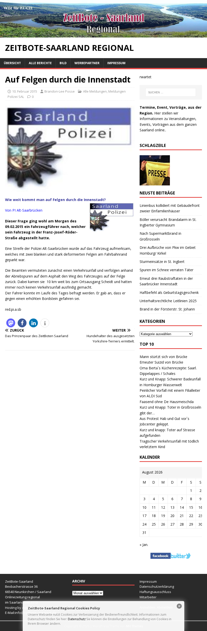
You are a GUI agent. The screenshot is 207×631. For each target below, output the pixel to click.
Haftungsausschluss (155, 591)
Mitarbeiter (148, 597)
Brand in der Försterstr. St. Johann (167, 309)
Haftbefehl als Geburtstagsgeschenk (169, 292)
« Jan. (144, 544)
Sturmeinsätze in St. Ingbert (162, 261)
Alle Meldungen (95, 91)
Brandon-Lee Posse (59, 91)
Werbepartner (86, 63)
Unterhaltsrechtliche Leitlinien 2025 (168, 300)
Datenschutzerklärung (157, 586)
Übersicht (12, 63)
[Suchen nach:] (171, 92)
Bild (63, 63)
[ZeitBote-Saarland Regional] (103, 34)
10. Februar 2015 (24, 91)
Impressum (116, 63)
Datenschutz (77, 619)
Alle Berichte (40, 63)
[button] (10, 323)
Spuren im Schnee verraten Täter (166, 269)
